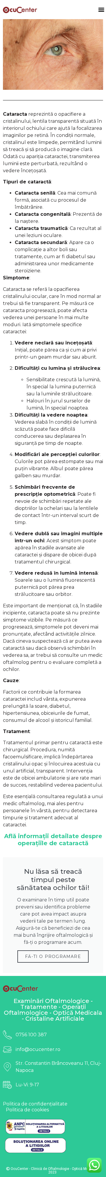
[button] (101, 9)
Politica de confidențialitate (35, 1104)
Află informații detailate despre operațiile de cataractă (53, 840)
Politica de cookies (27, 1110)
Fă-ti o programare (53, 956)
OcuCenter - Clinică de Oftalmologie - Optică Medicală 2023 (54, 1170)
